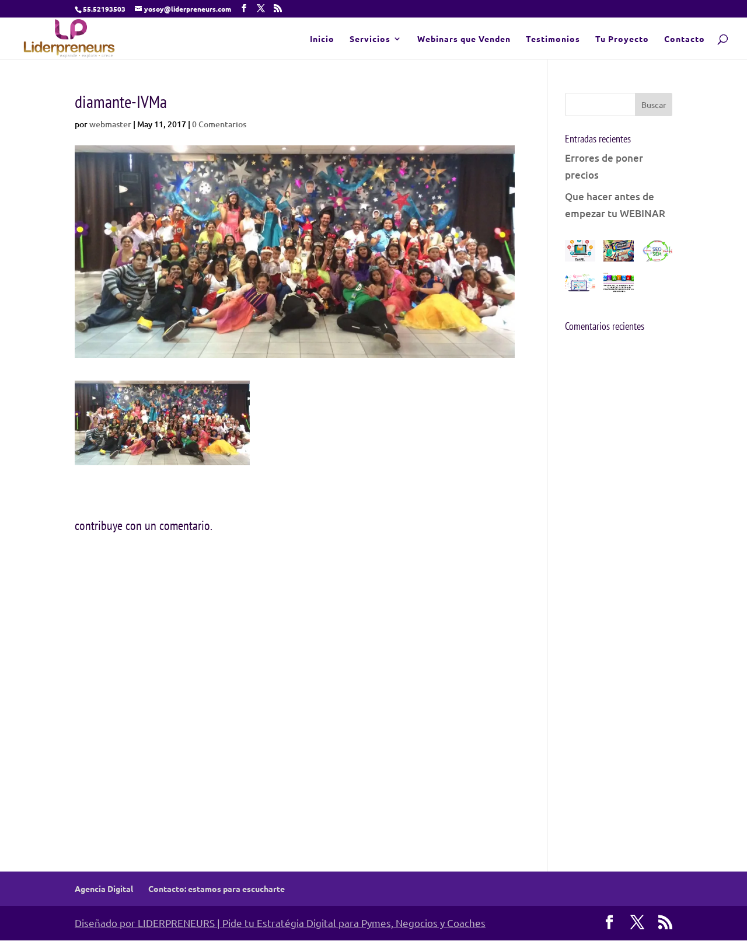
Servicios (370, 39)
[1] (618, 253)
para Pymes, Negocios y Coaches (412, 922)
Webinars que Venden (464, 39)
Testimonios (553, 39)
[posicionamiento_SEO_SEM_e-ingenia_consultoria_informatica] (657, 253)
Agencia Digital (104, 888)
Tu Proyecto (622, 39)
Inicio (322, 39)
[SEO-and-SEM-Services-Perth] (580, 285)
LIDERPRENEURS (176, 922)
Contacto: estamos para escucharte (216, 888)
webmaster (110, 124)
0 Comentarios (219, 124)
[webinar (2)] (618, 285)
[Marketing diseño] (580, 253)
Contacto (684, 39)
